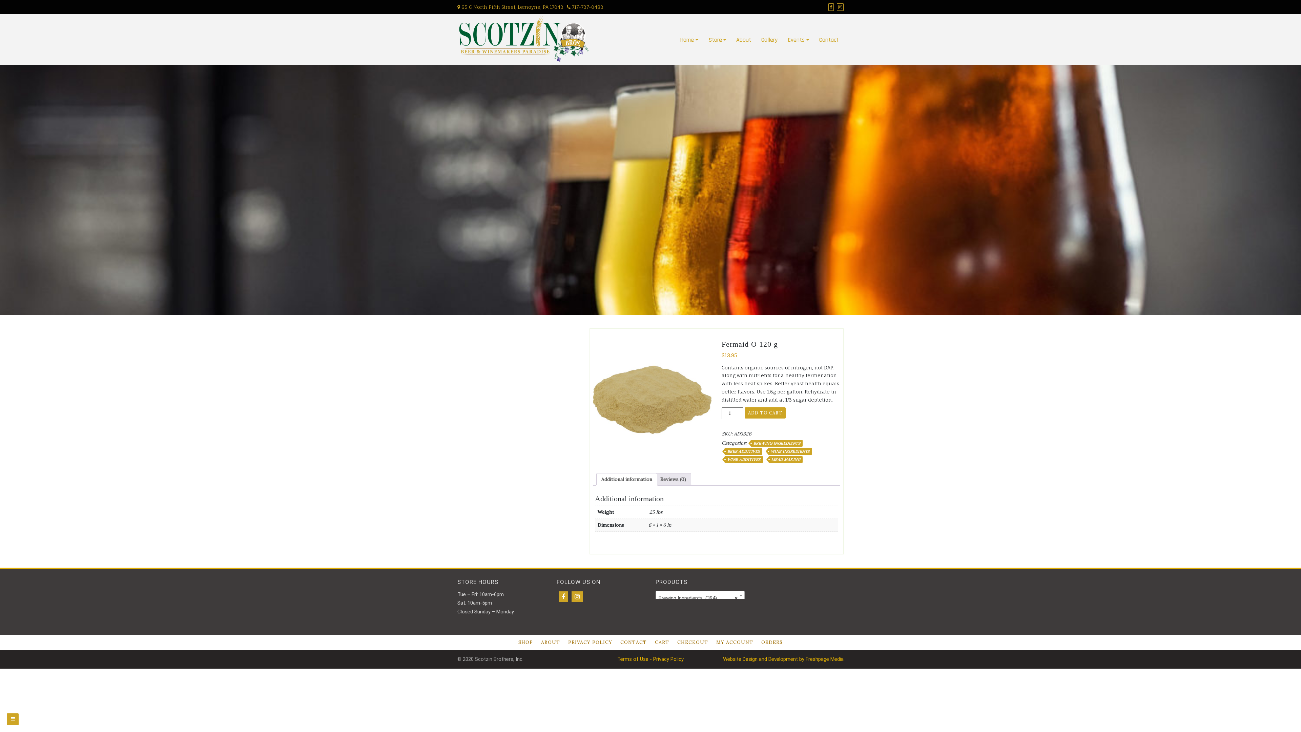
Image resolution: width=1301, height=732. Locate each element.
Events (796, 40)
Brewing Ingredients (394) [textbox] (698, 598)
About (743, 40)
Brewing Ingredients (777, 443)
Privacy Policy (590, 642)
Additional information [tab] (626, 479)
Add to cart (765, 413)
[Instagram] (577, 596)
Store (715, 40)
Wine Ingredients (790, 451)
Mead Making (786, 459)
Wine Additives (744, 459)
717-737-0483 (587, 7)
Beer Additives (743, 451)
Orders (772, 642)
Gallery (769, 40)
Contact (829, 40)
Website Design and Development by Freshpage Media (783, 659)
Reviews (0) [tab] (673, 479)
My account (734, 642)
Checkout (692, 642)
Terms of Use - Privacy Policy (650, 659)
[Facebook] (563, 596)
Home (687, 40)
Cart (662, 642)
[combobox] (700, 595)
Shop (525, 642)
